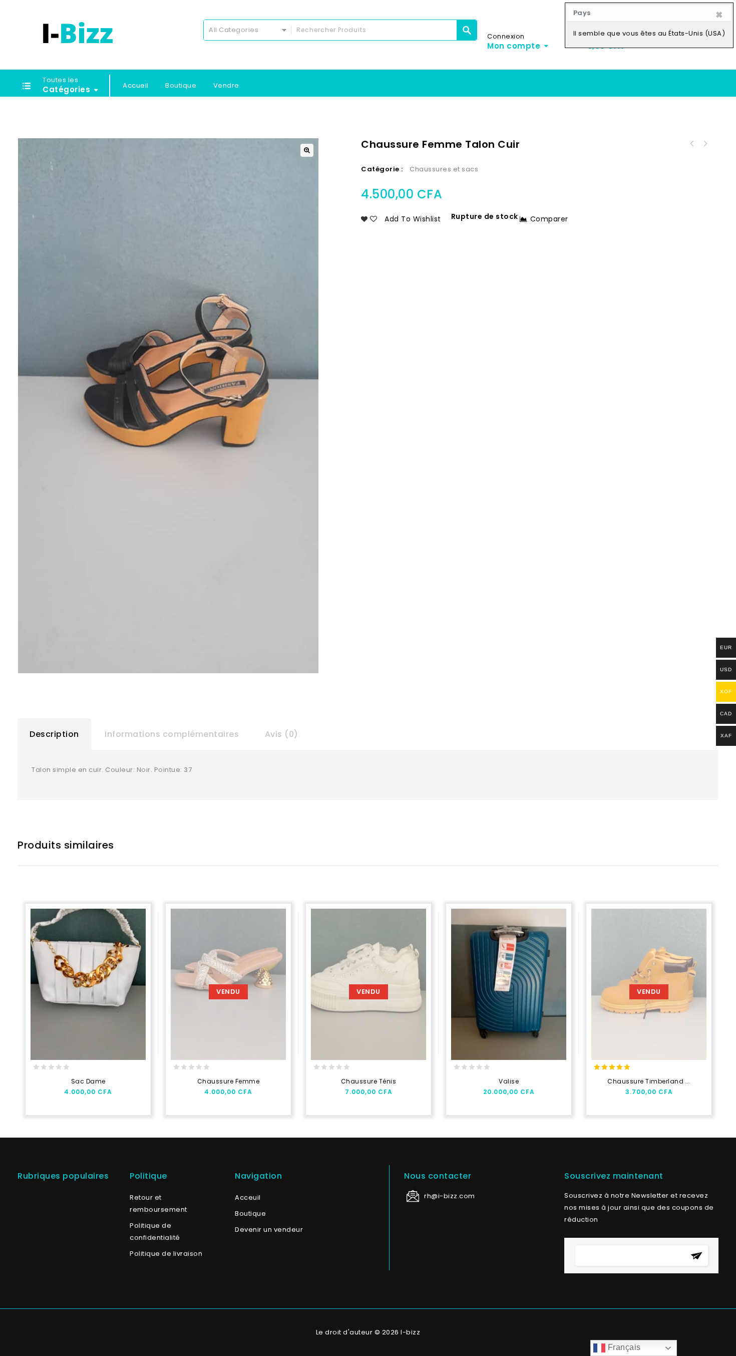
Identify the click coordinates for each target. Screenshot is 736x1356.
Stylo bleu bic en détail (704, 143)
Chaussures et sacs (444, 169)
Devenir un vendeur (269, 1229)
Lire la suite (183, 1096)
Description (54, 734)
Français (623, 1347)
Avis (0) (281, 734)
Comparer (549, 219)
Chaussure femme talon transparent (691, 143)
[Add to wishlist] (62, 1096)
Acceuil (248, 1197)
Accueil (136, 85)
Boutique (180, 85)
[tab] (54, 734)
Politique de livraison (166, 1253)
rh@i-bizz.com (449, 1196)
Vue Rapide (82, 1096)
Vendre (226, 85)
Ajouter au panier (43, 1096)
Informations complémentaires (172, 734)
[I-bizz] (78, 33)
